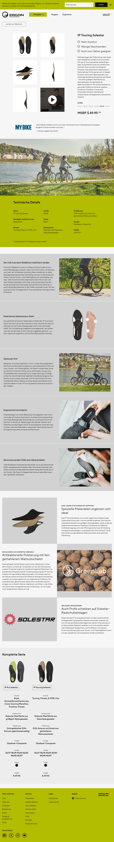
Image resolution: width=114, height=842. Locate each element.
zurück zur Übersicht (14, 24)
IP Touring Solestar (42, 687)
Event (4, 813)
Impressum (53, 798)
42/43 (96, 106)
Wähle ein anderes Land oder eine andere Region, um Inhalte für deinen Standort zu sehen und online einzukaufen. (30, 4)
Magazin (54, 14)
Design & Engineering (7, 817)
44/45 (102, 106)
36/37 (79, 106)
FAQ (27, 816)
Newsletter (29, 798)
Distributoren (30, 809)
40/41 (91, 106)
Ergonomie (67, 14)
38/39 (85, 106)
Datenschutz (54, 802)
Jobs (4, 798)
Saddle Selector (31, 802)
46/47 (107, 106)
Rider (4, 822)
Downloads (29, 813)
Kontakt (28, 820)
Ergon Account (31, 823)
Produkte (37, 14)
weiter (101, 4)
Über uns (5, 802)
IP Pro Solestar (11, 687)
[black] (16, 766)
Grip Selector (30, 805)
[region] (57, 130)
